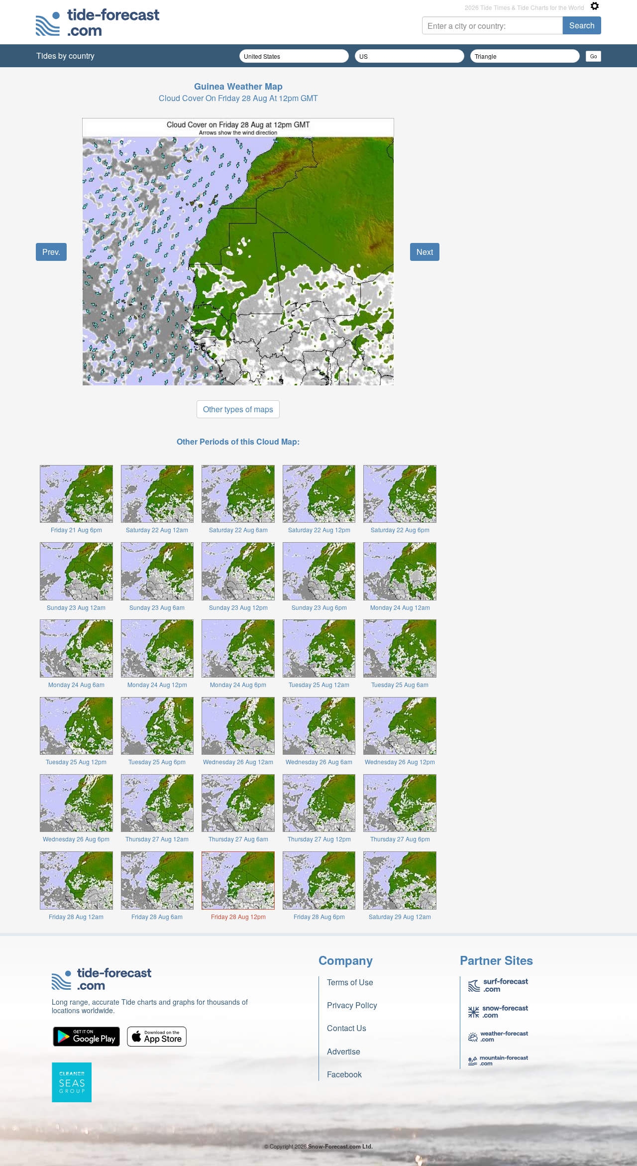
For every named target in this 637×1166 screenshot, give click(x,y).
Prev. (51, 251)
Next (425, 251)
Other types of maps (238, 409)
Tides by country (65, 55)
